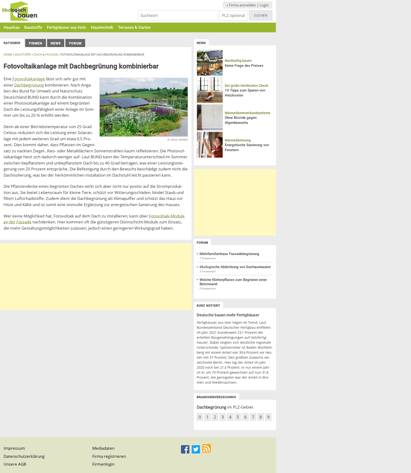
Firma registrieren (109, 456)
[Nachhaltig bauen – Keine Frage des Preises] (210, 74)
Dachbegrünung (29, 85)
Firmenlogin (103, 464)
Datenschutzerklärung (24, 456)
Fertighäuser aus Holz (66, 27)
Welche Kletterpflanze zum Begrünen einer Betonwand (233, 282)
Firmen (35, 43)
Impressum (14, 448)
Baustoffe (33, 27)
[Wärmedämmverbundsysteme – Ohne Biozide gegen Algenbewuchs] (210, 129)
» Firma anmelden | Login (247, 5)
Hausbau (12, 27)
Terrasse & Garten (134, 27)
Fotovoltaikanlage (28, 79)
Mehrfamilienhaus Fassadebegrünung (229, 254)
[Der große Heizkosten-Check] (210, 101)
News (56, 43)
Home (8, 55)
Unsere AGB (15, 464)
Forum (75, 43)
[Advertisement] (95, 276)
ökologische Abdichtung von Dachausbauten (235, 267)
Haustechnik (102, 27)
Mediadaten (103, 448)
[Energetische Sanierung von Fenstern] (210, 156)
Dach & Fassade (46, 55)
